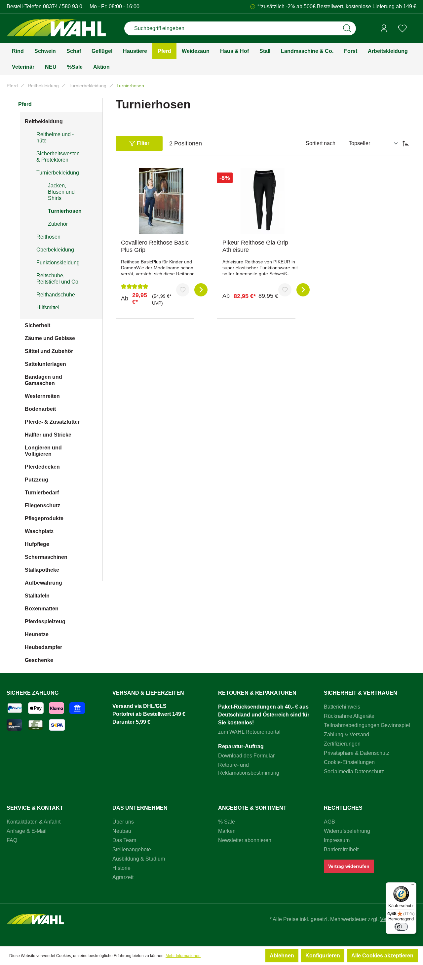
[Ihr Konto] (384, 28)
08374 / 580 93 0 (62, 6)
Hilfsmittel (47, 307)
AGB (329, 822)
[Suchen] (347, 28)
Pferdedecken (42, 467)
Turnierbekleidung (57, 172)
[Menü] (412, 886)
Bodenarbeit (40, 409)
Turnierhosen (65, 211)
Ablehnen (282, 955)
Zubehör (58, 224)
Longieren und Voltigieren (43, 451)
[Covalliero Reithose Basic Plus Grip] (161, 201)
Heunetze (37, 634)
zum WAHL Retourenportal (249, 732)
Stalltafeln (37, 595)
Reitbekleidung (44, 121)
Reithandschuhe (55, 294)
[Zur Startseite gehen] (56, 28)
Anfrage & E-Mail (27, 831)
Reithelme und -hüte (55, 137)
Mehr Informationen (183, 955)
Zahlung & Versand (346, 734)
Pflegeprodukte (44, 518)
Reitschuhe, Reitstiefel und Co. (58, 279)
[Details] (201, 289)
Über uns (123, 822)
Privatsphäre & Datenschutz (356, 753)
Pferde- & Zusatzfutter (52, 422)
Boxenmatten (41, 608)
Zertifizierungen (342, 744)
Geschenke (39, 660)
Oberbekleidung (55, 249)
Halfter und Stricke (48, 435)
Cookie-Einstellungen (349, 762)
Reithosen (48, 237)
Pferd (25, 104)
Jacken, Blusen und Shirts (61, 192)
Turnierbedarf (42, 492)
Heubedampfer (43, 647)
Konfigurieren (322, 955)
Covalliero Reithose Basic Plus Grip (155, 246)
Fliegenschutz (42, 505)
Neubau (121, 831)
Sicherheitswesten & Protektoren (58, 157)
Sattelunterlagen (45, 364)
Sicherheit (37, 325)
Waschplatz (39, 531)
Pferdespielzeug (45, 621)
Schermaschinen (46, 557)
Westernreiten (42, 396)
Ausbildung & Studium (138, 859)
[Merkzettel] (402, 28)
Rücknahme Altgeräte (349, 716)
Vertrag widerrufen (348, 866)
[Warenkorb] (414, 29)
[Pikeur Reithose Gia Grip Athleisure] (262, 201)
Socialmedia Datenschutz (354, 771)
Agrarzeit (123, 877)
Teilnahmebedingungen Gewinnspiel (367, 725)
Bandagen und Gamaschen (43, 380)
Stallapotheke (42, 570)
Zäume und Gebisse (50, 338)
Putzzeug (36, 479)
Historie (121, 868)
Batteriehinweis (342, 707)
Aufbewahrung (43, 583)
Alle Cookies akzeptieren (382, 955)
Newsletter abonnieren (244, 840)
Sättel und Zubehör (49, 351)
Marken (227, 831)
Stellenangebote (131, 849)
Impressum (337, 840)
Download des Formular (246, 755)
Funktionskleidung (58, 262)
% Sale (226, 822)
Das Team (124, 840)
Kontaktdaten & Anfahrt (33, 822)
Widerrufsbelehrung (347, 831)
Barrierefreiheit (341, 849)
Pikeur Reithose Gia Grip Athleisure (255, 246)
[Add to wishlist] (182, 289)
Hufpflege (37, 544)
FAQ (12, 840)
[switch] (401, 927)
